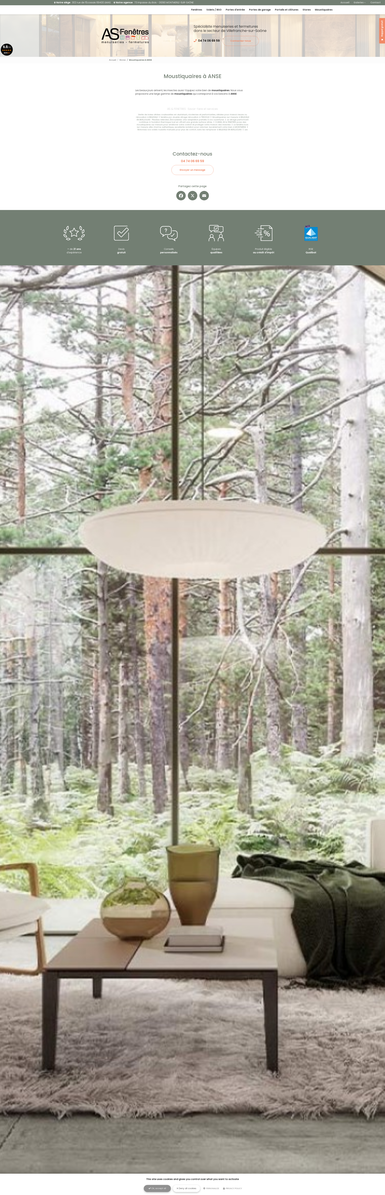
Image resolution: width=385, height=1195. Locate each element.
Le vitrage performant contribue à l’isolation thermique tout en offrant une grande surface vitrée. (193, 121)
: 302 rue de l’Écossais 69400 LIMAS (83, 2)
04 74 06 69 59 (209, 41)
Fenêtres (196, 9)
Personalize (212, 1188)
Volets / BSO (214, 9)
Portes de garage (260, 9)
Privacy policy (233, 1188)
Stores (307, 9)
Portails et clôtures (286, 9)
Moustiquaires (324, 9)
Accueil (344, 2)
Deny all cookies (187, 1188)
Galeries (359, 2)
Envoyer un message (192, 170)
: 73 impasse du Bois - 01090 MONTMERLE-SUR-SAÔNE (155, 2)
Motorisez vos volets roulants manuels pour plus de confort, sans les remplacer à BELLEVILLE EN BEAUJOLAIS (189, 129)
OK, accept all (158, 1188)
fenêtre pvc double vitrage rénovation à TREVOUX (185, 117)
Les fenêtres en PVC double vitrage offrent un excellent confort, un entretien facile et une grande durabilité (193, 130)
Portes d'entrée (235, 9)
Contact (375, 2)
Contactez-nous (240, 41)
